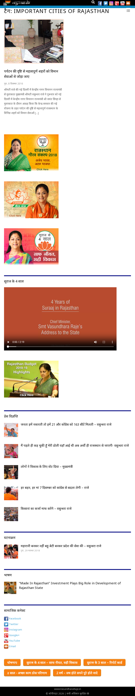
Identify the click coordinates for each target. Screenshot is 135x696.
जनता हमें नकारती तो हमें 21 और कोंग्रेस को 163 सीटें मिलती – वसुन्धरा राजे (66, 424)
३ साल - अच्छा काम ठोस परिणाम (27, 673)
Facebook (14, 618)
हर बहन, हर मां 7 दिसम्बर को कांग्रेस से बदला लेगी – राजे (55, 487)
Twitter (13, 624)
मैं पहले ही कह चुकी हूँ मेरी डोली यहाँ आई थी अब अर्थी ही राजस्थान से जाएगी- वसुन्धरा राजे (75, 445)
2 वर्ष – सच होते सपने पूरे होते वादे (77, 673)
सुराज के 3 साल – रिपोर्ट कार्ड (104, 662)
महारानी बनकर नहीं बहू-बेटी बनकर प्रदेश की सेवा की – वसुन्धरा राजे (61, 546)
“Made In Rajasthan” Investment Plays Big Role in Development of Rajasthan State (70, 585)
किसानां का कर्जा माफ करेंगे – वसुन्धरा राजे (46, 508)
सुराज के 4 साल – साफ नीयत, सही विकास (52, 662)
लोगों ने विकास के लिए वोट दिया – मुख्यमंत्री (47, 466)
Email (12, 646)
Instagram (15, 629)
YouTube (14, 640)
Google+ (14, 635)
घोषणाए (12, 662)
